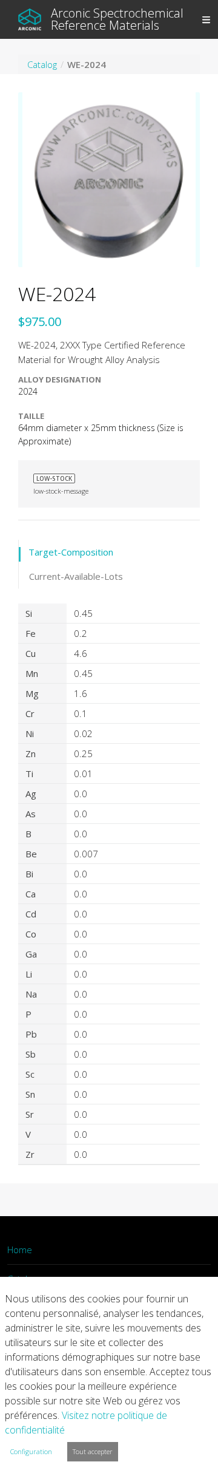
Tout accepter (93, 1451)
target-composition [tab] (70, 552)
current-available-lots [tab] (76, 576)
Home (19, 1249)
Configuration (31, 1451)
